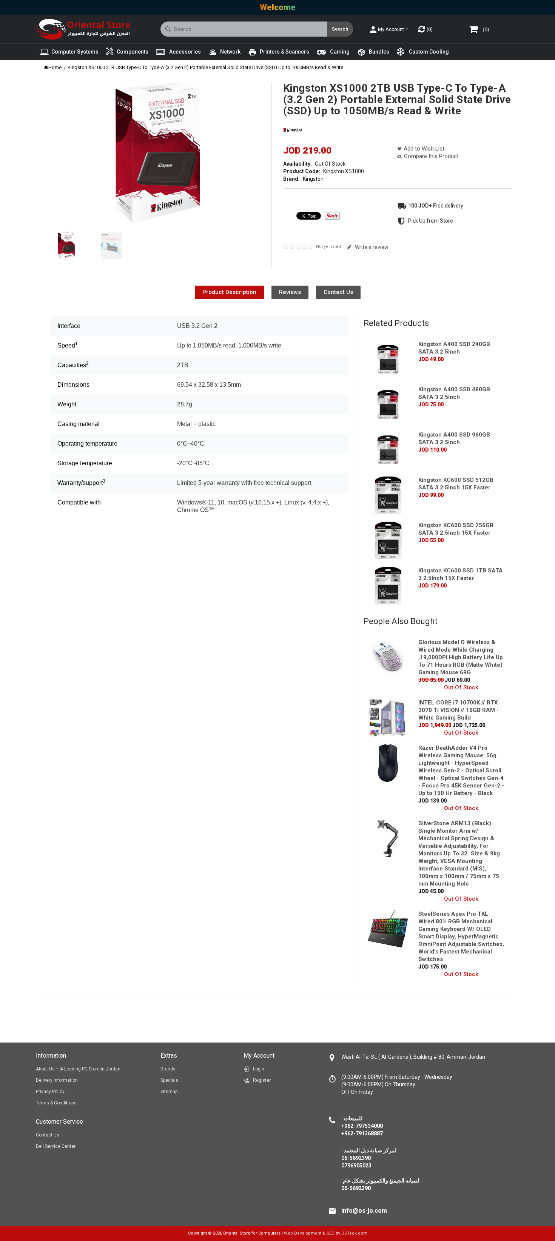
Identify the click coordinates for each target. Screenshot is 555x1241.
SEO (331, 1233)
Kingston (313, 179)
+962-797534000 (362, 1126)
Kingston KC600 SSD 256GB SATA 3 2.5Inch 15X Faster (455, 529)
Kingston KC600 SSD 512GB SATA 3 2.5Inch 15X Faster (455, 484)
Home (55, 67)
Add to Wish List (424, 148)
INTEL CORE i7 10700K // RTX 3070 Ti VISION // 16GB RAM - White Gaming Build (458, 710)
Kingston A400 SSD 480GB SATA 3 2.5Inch (454, 393)
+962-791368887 (362, 1133)
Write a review (371, 247)
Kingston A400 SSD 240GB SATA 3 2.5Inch (454, 348)
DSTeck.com (354, 1233)
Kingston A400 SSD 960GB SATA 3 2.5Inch (454, 438)
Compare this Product (431, 156)
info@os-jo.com (364, 1210)
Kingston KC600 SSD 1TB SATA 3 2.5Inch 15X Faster (460, 574)
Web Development (302, 1233)
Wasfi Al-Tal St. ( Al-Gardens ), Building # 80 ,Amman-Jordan (413, 1057)
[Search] (340, 29)
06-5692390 (356, 1188)
